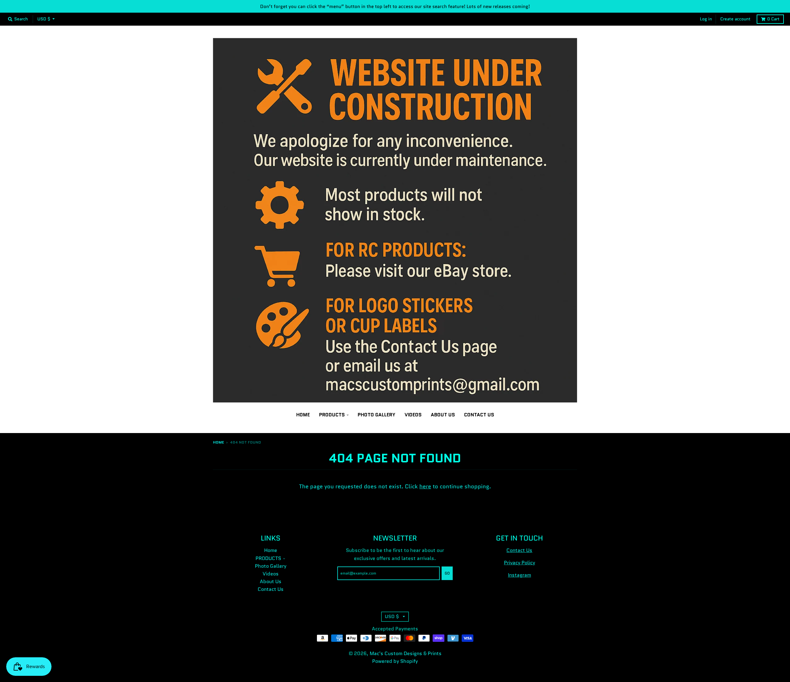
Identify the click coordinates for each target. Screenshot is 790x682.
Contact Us (271, 589)
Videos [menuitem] (413, 414)
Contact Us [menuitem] (479, 414)
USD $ (43, 19)
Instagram (519, 575)
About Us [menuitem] (443, 414)
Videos (271, 573)
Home (218, 442)
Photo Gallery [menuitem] (376, 414)
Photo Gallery (270, 566)
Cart (773, 19)
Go (447, 573)
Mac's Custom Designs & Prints (406, 653)
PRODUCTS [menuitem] (332, 414)
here (425, 486)
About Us (270, 581)
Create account (735, 19)
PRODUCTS (268, 558)
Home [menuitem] (303, 414)
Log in (706, 19)
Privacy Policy (519, 562)
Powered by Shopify (395, 661)
